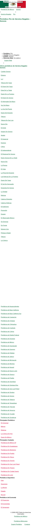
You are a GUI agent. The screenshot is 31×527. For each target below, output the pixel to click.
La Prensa (4, 165)
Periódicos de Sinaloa (7, 392)
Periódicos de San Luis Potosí (10, 389)
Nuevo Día (4, 124)
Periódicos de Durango (8, 338)
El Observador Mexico (7, 218)
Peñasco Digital (6, 233)
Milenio (3, 426)
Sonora (18, 9)
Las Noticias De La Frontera (9, 176)
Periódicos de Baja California (10, 310)
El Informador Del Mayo (8, 101)
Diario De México (6, 437)
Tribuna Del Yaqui (6, 83)
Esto (2, 480)
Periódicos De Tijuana (7, 468)
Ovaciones (4, 484)
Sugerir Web (8, 60)
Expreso (3, 143)
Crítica (3, 146)
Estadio (3, 491)
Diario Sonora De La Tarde (9, 158)
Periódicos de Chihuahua (8, 324)
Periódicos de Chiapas (8, 321)
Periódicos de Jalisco (7, 356)
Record (3, 495)
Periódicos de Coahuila (8, 328)
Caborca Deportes (6, 199)
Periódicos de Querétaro (8, 381)
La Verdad (4, 191)
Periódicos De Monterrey (8, 450)
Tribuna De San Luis (7, 120)
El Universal (4, 423)
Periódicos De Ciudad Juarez (10, 471)
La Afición (4, 487)
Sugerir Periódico (16, 524)
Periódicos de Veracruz (8, 410)
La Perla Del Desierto (7, 173)
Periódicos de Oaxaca (7, 374)
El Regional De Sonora (8, 154)
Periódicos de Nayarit (7, 367)
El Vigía (3, 169)
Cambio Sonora (6, 71)
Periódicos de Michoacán (8, 360)
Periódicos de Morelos (8, 364)
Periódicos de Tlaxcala (8, 407)
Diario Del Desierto (7, 113)
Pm (14, 14)
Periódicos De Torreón (8, 460)
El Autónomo (5, 206)
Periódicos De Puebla (7, 453)
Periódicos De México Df (8, 443)
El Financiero (5, 500)
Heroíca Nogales (6, 14)
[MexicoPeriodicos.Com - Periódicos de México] (15, 1)
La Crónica (4, 240)
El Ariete (3, 128)
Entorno (3, 75)
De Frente (4, 225)
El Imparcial (4, 139)
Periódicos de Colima (7, 331)
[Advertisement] (15, 37)
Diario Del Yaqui (6, 180)
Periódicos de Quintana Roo (9, 385)
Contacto (27, 524)
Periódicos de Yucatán (8, 414)
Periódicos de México (7, 9)
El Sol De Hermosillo (7, 184)
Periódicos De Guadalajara (9, 446)
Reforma (3, 430)
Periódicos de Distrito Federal (10, 335)
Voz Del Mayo (5, 105)
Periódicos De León (7, 475)
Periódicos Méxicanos (20, 521)
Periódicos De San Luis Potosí (10, 464)
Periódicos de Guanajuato (9, 346)
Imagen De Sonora (6, 131)
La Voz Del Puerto (6, 109)
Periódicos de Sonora (7, 396)
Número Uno (5, 229)
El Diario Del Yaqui (7, 86)
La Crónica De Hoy (7, 433)
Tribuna (3, 116)
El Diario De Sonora (7, 98)
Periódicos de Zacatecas (8, 417)
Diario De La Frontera (7, 94)
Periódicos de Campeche (8, 317)
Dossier (3, 214)
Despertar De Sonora (7, 188)
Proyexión (4, 210)
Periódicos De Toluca (7, 457)
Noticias (3, 195)
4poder (3, 135)
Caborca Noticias (6, 203)
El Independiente (6, 150)
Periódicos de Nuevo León (9, 371)
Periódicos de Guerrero (8, 349)
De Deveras (4, 221)
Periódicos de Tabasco (8, 399)
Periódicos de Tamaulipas (9, 403)
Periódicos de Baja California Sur (11, 313)
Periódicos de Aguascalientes (10, 306)
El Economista (5, 504)
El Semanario (5, 507)
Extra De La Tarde (6, 90)
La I (2, 79)
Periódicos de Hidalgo (7, 353)
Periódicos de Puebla (7, 378)
